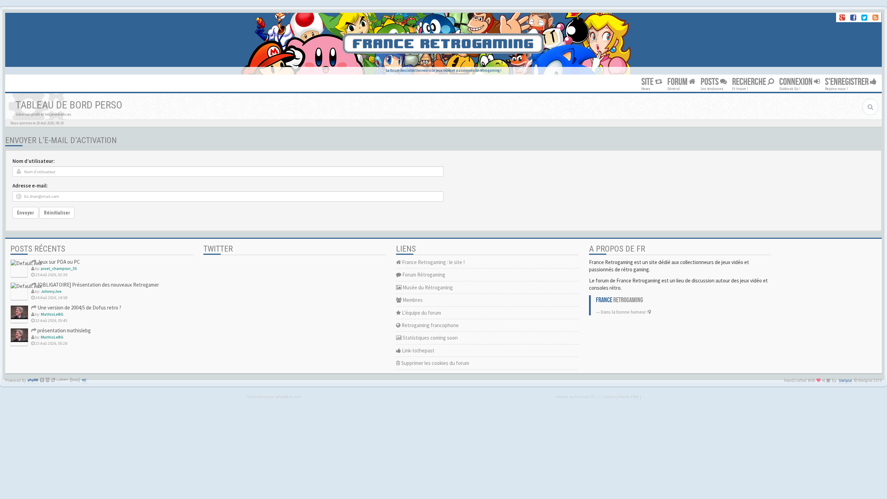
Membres (412, 300)
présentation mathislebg (63, 330)
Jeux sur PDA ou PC (58, 262)
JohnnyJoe (51, 291)
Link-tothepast (417, 350)
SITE (648, 82)
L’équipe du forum (421, 312)
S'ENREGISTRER (847, 82)
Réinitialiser (57, 213)
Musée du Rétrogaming (427, 287)
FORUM (678, 82)
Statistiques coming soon (430, 337)
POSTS (710, 82)
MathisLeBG (52, 314)
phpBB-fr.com (288, 396)
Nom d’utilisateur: (33, 161)
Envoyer (25, 213)
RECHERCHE (749, 82)
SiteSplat (845, 380)
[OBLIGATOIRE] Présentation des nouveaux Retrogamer (97, 284)
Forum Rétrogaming (423, 274)
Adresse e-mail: (30, 185)
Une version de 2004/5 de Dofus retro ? (78, 307)
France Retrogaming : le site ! (433, 262)
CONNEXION (796, 82)
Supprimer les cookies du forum (434, 363)
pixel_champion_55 (59, 268)
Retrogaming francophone (430, 325)
